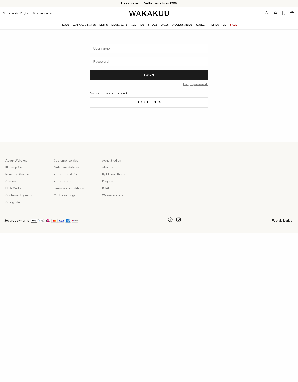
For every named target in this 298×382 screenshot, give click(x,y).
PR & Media (13, 188)
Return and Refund (67, 175)
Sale (233, 25)
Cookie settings (64, 195)
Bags (165, 25)
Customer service (44, 13)
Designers (119, 25)
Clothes (137, 25)
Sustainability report (19, 195)
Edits (103, 25)
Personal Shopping (18, 175)
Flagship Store (15, 168)
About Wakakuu (16, 161)
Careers (11, 181)
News (65, 25)
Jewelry (202, 25)
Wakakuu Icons (84, 25)
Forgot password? (195, 84)
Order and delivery (66, 168)
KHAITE (107, 188)
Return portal (63, 181)
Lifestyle (218, 25)
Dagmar (107, 181)
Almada (107, 168)
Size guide (12, 202)
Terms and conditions (69, 188)
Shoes (153, 25)
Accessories (182, 25)
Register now (149, 102)
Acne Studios (111, 161)
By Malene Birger (113, 175)
